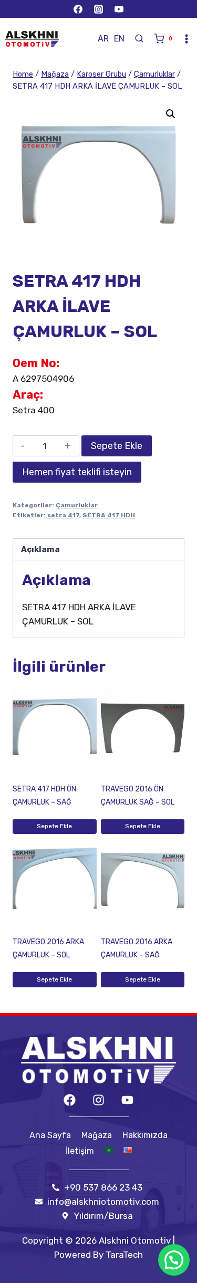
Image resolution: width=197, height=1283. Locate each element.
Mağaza (96, 1135)
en (119, 39)
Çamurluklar (77, 505)
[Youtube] (127, 1100)
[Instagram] (99, 9)
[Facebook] (78, 9)
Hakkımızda (145, 1135)
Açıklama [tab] (40, 549)
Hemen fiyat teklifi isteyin (77, 472)
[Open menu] (186, 39)
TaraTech (124, 1254)
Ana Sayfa (50, 1135)
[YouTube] (119, 9)
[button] (170, 114)
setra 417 (63, 515)
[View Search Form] (139, 38)
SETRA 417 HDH (108, 515)
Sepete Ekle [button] (54, 826)
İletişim (80, 1151)
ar (103, 39)
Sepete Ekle (116, 446)
